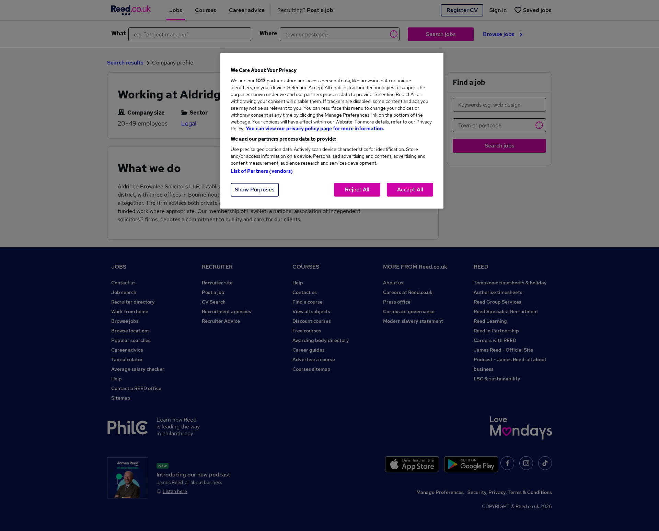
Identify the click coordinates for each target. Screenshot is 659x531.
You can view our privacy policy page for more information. (315, 129)
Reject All (357, 189)
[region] (331, 131)
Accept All (410, 189)
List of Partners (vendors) (262, 171)
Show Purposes (255, 189)
